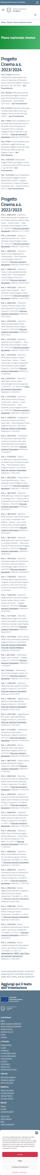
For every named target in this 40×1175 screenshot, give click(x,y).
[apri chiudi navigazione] (3, 10)
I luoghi (3, 1047)
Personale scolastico (8, 1077)
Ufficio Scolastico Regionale (11, 1023)
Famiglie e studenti (8, 1079)
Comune (4, 1037)
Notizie (3, 1106)
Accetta (20, 1154)
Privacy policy (23, 1172)
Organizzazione (6, 1058)
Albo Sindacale (6, 1118)
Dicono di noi (5, 1066)
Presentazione (6, 1045)
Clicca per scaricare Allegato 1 (12, 647)
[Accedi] (37, 2)
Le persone (5, 1050)
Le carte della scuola (8, 1055)
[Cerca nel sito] (35, 15)
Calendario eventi (7, 1111)
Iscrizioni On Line (7, 1031)
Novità (9, 22)
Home (3, 22)
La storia (4, 1061)
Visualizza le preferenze (20, 1167)
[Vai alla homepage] (9, 10)
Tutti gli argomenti (7, 1124)
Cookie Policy (15, 1172)
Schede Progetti (6, 1095)
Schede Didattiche (7, 1093)
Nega (20, 1160)
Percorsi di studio (7, 1082)
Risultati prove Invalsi (9, 1069)
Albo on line (5, 1116)
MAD (2, 1121)
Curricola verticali (7, 1098)
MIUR (3, 1020)
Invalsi (3, 1034)
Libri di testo (5, 1064)
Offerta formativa (7, 1090)
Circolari (3, 1109)
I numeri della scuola (8, 1053)
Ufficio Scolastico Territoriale (11, 1026)
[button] (37, 1133)
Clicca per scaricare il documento (14, 312)
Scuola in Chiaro (6, 1029)
